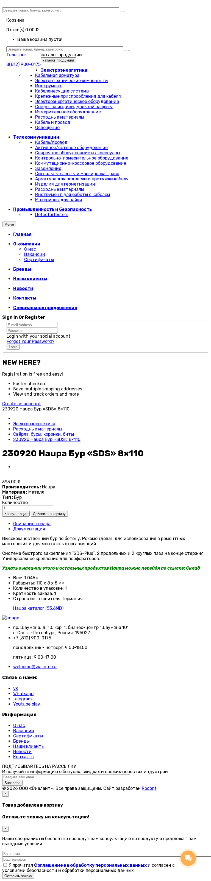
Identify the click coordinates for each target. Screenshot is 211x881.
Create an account (21, 403)
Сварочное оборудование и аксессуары (77, 152)
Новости (22, 751)
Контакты (23, 756)
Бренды (21, 741)
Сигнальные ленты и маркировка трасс (77, 173)
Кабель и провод (52, 122)
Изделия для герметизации (65, 184)
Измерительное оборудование (68, 111)
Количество (15, 502)
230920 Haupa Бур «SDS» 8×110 (46, 439)
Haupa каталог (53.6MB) (38, 608)
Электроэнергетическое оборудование (77, 101)
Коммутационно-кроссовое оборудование (80, 163)
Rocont (149, 788)
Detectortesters (51, 214)
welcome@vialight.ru (35, 666)
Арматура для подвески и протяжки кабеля (82, 178)
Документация (29, 529)
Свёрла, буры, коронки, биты (43, 434)
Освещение (47, 127)
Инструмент (48, 85)
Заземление (48, 168)
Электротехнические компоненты (71, 80)
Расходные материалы (59, 117)
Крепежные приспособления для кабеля (78, 96)
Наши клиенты (29, 746)
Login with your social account (38, 336)
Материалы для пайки (58, 199)
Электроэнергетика (34, 423)
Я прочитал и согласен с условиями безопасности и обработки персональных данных (88, 868)
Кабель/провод (51, 142)
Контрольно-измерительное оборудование (81, 158)
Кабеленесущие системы (62, 91)
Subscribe (12, 783)
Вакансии (34, 254)
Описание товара (32, 523)
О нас (30, 249)
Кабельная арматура (57, 75)
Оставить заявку (18, 876)
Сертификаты (39, 259)
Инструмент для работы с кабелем (72, 194)
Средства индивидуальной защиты (74, 106)
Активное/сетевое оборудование (71, 147)
